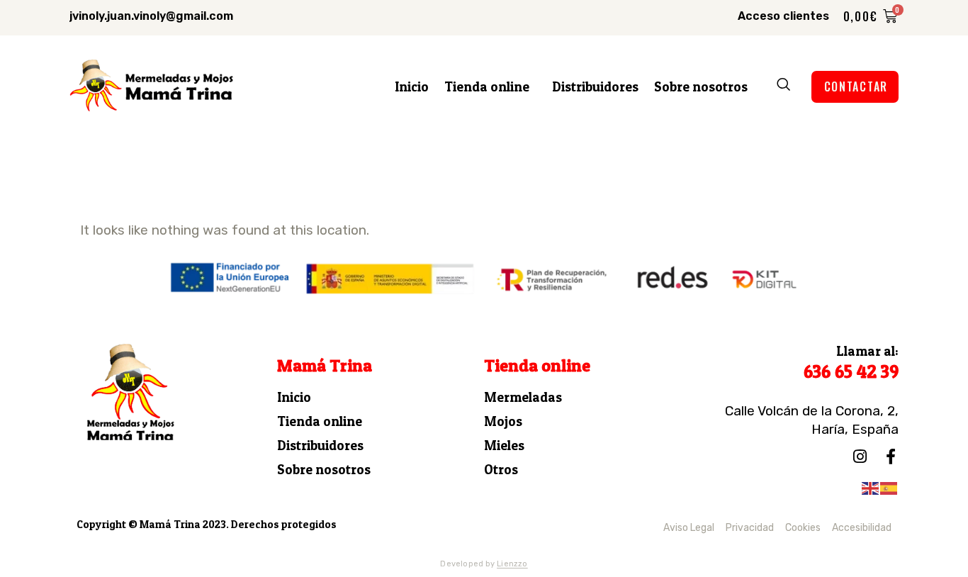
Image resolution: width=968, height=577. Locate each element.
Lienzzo (512, 563)
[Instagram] (859, 456)
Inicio (412, 87)
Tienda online (486, 87)
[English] (871, 487)
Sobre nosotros (701, 87)
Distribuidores (595, 87)
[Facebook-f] (891, 456)
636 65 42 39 (851, 371)
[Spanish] (889, 487)
